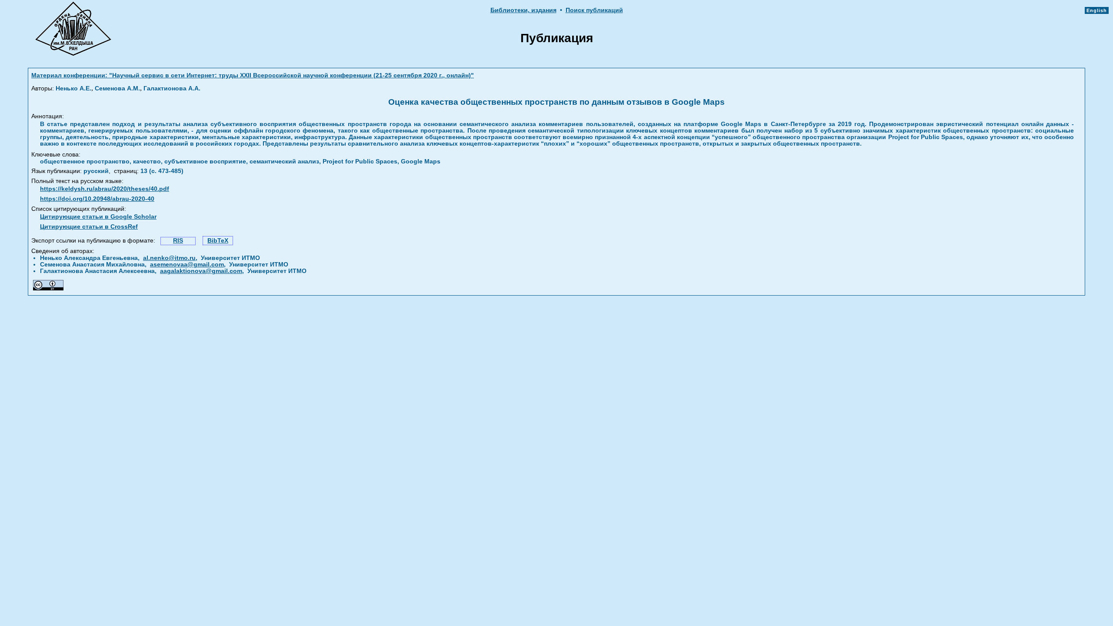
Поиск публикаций (594, 10)
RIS (178, 240)
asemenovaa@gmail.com (187, 264)
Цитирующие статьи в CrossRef (89, 226)
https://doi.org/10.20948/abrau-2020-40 (97, 199)
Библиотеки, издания (523, 10)
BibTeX (217, 240)
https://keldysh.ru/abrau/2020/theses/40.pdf (104, 189)
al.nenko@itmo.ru (169, 258)
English (1097, 10)
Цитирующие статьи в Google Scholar (98, 216)
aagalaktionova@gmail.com (201, 271)
